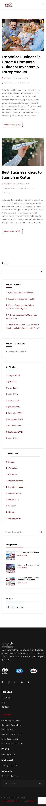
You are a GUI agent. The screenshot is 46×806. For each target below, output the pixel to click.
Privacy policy (29, 801)
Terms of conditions (9, 801)
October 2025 (14, 425)
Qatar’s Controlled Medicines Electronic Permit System (28, 578)
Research (12, 506)
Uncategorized (14, 518)
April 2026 (13, 394)
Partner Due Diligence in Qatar (21, 299)
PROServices (13, 499)
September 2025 (15, 432)
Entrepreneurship (10, 83)
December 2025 (15, 413)
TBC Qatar (7, 78)
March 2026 (13, 400)
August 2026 (14, 375)
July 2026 (12, 381)
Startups (32, 188)
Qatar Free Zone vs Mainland (20, 292)
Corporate (12, 474)
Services (6, 714)
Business (11, 462)
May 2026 (12, 388)
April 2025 (12, 438)
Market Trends (14, 493)
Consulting (12, 468)
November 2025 (15, 419)
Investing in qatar (23, 188)
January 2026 (14, 407)
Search (5, 263)
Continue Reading (10, 125)
